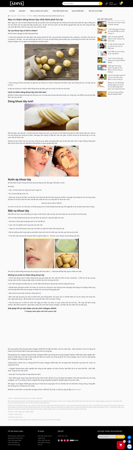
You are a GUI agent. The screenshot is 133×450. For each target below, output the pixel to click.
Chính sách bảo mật (44, 440)
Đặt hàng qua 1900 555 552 (16, 436)
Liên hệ (40, 444)
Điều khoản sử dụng (44, 442)
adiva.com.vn (75, 390)
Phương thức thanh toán (15, 438)
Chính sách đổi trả (13, 442)
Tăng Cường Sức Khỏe (39, 11)
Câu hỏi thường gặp (14, 444)
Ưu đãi (12, 11)
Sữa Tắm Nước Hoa (60, 11)
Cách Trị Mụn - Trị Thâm (25, 16)
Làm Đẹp (22, 11)
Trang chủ (13, 16)
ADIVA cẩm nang (63, 436)
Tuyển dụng (41, 438)
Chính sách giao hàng (14, 440)
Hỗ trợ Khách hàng (112, 3)
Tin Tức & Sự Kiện (95, 11)
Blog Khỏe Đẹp (78, 11)
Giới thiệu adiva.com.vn (45, 436)
